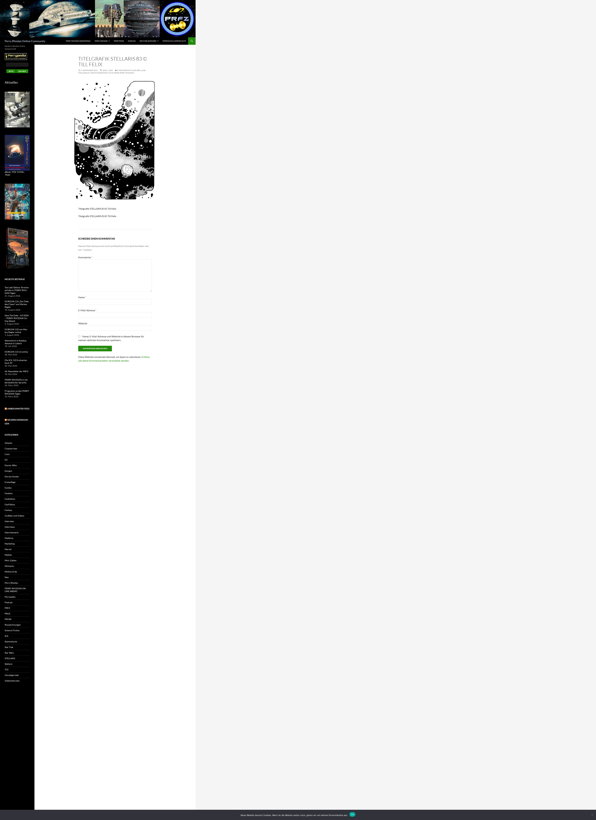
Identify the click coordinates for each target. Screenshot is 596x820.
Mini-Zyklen (10, 560)
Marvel (8, 549)
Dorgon (131, 41)
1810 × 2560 (107, 70)
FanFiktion (10, 504)
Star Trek (9, 647)
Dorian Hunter (12, 476)
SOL (7, 636)
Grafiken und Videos (14, 515)
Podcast (8, 602)
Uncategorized (12, 675)
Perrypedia (119, 41)
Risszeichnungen (13, 624)
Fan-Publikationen (148, 41)
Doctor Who (11, 465)
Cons (7, 454)
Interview (9, 521)
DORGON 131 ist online (16, 351)
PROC (8, 613)
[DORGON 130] (17, 152)
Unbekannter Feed (18, 408)
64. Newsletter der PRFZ (16, 371)
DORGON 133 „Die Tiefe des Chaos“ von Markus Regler (17, 304)
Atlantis (8, 443)
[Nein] (592, 814)
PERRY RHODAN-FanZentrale (78, 41)
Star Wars (9, 652)
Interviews (10, 527)
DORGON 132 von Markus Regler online (16, 330)
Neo (7, 577)
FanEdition (10, 499)
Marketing (10, 543)
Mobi (7, 174)
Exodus (8, 487)
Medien (8, 555)
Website (82, 323)
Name (82, 297)
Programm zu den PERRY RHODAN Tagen (17, 392)
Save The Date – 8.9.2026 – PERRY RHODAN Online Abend (17, 318)
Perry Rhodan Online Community (25, 41)
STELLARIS (10, 658)
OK (352, 814)
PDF (14, 172)
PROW (8, 619)
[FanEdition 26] (17, 201)
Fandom (9, 493)
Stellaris (8, 664)
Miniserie (9, 566)
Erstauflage (10, 482)
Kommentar (85, 257)
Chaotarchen (11, 448)
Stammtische (11, 641)
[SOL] (17, 109)
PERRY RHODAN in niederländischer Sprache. (16, 381)
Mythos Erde (11, 571)
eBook (8, 172)
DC (6, 459)
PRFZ (7, 608)
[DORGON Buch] (17, 248)
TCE (7, 669)
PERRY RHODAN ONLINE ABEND (15, 590)
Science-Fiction (12, 630)
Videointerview (12, 680)
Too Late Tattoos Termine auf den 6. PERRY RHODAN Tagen (17, 290)
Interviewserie (11, 532)
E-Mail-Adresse (87, 310)
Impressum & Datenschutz (174, 41)
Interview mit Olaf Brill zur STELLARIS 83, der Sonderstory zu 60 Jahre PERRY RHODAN (112, 71)
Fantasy (8, 510)
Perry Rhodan (101, 41)
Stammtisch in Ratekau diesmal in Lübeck (16, 342)
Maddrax (9, 538)
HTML (21, 172)
